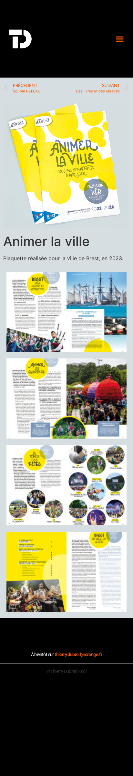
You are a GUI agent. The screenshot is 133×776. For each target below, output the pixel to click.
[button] (119, 39)
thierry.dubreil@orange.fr (78, 654)
